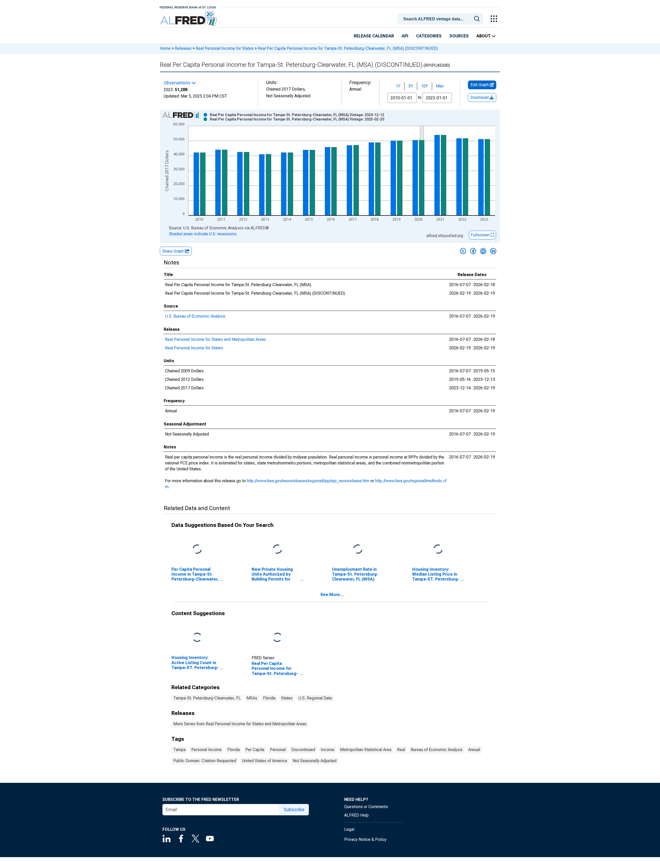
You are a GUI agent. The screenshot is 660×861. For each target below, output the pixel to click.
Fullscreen (481, 234)
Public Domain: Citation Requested (204, 760)
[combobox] (441, 18)
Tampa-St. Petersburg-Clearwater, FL (207, 698)
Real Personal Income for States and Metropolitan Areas (215, 339)
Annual (474, 749)
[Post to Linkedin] (493, 251)
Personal (278, 749)
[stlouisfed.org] (188, 6)
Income (327, 749)
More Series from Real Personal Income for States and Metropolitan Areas (240, 723)
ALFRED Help (356, 815)
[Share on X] (463, 251)
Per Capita (254, 749)
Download (480, 97)
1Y (398, 86)
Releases (183, 48)
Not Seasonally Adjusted (314, 760)
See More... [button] (332, 594)
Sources (459, 36)
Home (165, 48)
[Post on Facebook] (473, 251)
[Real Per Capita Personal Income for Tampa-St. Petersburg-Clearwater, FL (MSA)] (277, 637)
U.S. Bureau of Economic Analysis (195, 316)
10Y (424, 86)
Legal (349, 829)
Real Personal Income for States (225, 48)
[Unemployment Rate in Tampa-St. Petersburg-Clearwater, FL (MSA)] (358, 549)
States (287, 698)
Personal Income (206, 749)
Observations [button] (177, 83)
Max (440, 86)
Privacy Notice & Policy (365, 839)
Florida (269, 698)
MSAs (251, 698)
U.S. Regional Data (315, 698)
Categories (429, 36)
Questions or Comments (366, 806)
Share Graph (173, 251)
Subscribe (294, 809)
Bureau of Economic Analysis (437, 749)
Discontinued (303, 749)
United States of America (264, 760)
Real (401, 749)
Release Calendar (374, 36)
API (405, 36)
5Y (410, 86)
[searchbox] (441, 19)
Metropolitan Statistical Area (365, 749)
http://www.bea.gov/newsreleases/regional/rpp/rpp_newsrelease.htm (308, 480)
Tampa (179, 749)
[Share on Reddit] (483, 251)
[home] (189, 18)
